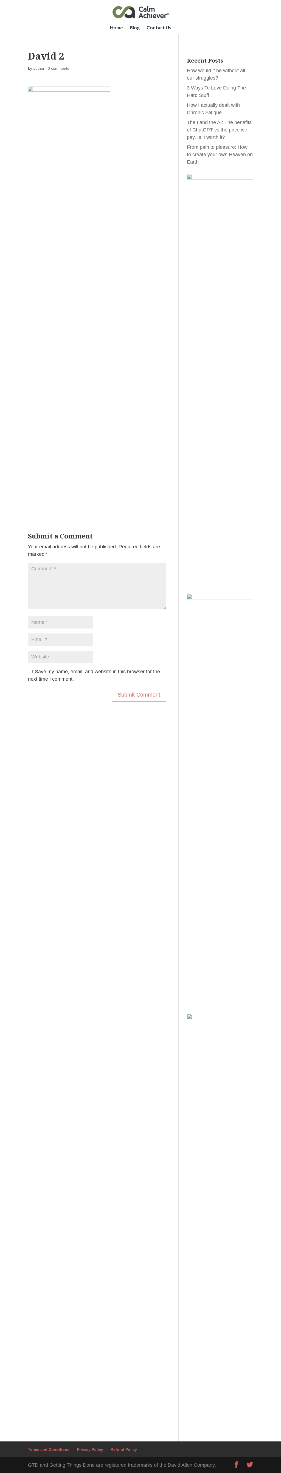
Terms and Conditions (48, 1449)
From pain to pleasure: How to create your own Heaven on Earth (220, 154)
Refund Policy (124, 1449)
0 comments (58, 68)
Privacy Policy (90, 1449)
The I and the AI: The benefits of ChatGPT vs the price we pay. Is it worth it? (219, 130)
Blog (135, 28)
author (38, 68)
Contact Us (159, 28)
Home (116, 28)
